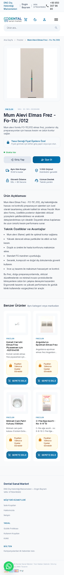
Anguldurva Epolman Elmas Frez (47, 343)
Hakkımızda (9, 510)
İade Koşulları (10, 505)
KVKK (6, 538)
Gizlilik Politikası (11, 528)
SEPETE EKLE (17, 381)
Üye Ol (46, 160)
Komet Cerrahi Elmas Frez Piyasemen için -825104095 (14, 346)
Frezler (20, 40)
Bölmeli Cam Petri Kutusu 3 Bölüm (16, 422)
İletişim (7, 515)
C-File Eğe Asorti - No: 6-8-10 (45, 422)
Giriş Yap (17, 160)
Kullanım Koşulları (11, 533)
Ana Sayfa (8, 40)
